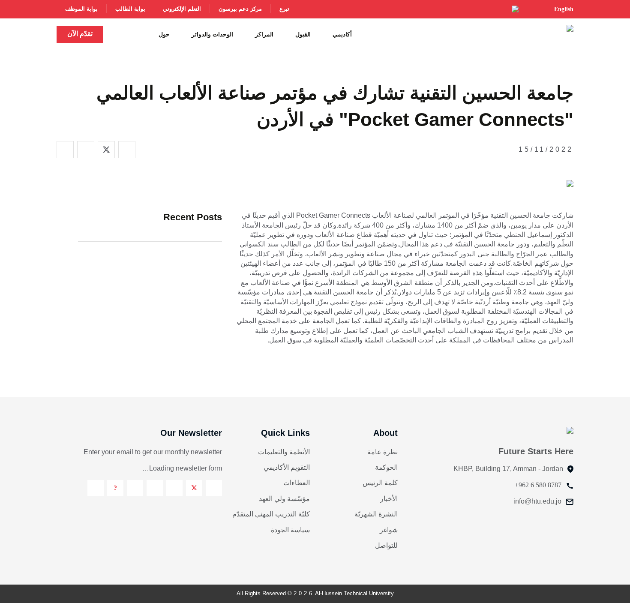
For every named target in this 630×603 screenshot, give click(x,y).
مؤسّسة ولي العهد (284, 498)
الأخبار (389, 498)
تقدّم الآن (80, 33)
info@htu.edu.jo (537, 501)
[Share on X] (106, 149)
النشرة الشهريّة (376, 514)
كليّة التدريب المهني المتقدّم (271, 514)
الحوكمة (386, 467)
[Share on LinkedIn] (85, 149)
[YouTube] (135, 488)
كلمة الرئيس (380, 482)
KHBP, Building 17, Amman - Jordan (508, 468)
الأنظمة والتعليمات (284, 452)
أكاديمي (342, 34)
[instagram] (174, 488)
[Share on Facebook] (126, 149)
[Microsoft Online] (95, 488)
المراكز (264, 34)
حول (164, 34)
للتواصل (386, 545)
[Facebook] (214, 488)
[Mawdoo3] (115, 488)
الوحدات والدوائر (212, 34)
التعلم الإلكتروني (182, 9)
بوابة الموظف (81, 9)
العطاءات (296, 482)
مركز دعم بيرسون (240, 9)
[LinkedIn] (155, 488)
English (563, 9)
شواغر (389, 530)
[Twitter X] (194, 488)
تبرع (284, 9)
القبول (303, 34)
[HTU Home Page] (557, 33)
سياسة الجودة (290, 530)
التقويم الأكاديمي (287, 467)
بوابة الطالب (130, 9)
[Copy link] (65, 149)
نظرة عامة (382, 452)
